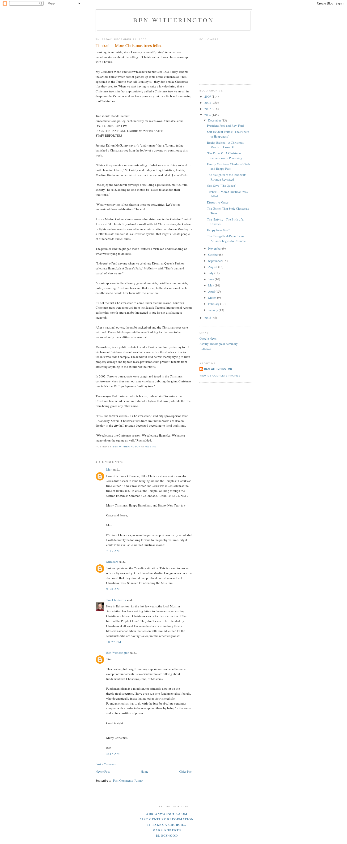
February (214, 304)
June (211, 279)
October (213, 254)
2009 (208, 96)
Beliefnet (205, 349)
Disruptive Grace (218, 202)
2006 (208, 115)
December (215, 120)
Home (144, 771)
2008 (208, 102)
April (212, 291)
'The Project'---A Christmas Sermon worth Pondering (224, 155)
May (211, 285)
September (215, 261)
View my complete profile (220, 375)
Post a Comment (106, 764)
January (213, 310)
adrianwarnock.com (166, 813)
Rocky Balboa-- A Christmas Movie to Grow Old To (225, 144)
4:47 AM (113, 754)
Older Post (185, 771)
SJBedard (112, 561)
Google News (207, 338)
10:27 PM (113, 642)
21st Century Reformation (167, 819)
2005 (208, 318)
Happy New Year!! (218, 230)
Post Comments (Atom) (128, 780)
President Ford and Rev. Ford (225, 125)
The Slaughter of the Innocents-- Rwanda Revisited (227, 177)
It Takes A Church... (166, 824)
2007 (208, 109)
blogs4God (167, 835)
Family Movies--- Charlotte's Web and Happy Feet (228, 166)
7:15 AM (113, 551)
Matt (109, 469)
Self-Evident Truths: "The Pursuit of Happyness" (228, 134)
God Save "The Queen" (221, 185)
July (211, 273)
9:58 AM (113, 589)
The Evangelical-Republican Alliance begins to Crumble (226, 238)
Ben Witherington (173, 20)
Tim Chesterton (116, 600)
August (213, 267)
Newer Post (103, 771)
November (215, 248)
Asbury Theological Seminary (218, 344)
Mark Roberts (166, 830)
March (212, 297)
